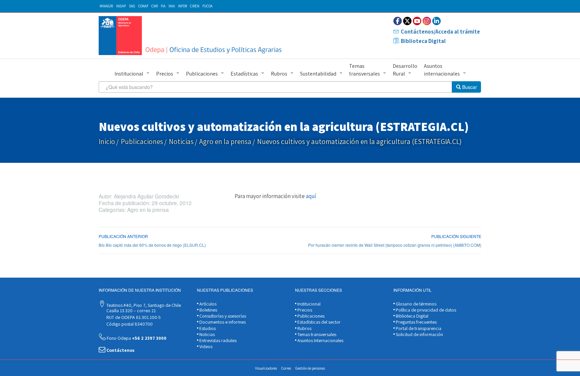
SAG (132, 6)
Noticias (181, 141)
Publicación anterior (123, 236)
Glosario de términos (415, 304)
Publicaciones (202, 73)
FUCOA (207, 6)
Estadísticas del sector (318, 322)
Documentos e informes (222, 322)
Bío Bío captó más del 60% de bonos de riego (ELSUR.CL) (152, 245)
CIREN (194, 6)
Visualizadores (266, 368)
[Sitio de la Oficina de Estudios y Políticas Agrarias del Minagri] (192, 35)
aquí (311, 196)
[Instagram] (427, 21)
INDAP (121, 6)
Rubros (279, 73)
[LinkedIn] (436, 21)
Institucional (128, 73)
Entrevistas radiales (217, 340)
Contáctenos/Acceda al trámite (440, 31)
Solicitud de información (419, 334)
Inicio (107, 141)
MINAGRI (106, 6)
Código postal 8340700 (129, 324)
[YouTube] (417, 21)
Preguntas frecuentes (416, 322)
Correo (286, 368)
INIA (171, 6)
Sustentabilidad (318, 73)
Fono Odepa (136, 338)
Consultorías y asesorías (222, 316)
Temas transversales (364, 69)
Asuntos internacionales (442, 69)
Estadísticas (244, 73)
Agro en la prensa (225, 141)
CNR (154, 6)
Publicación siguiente (456, 236)
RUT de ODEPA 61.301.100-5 (133, 317)
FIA (163, 6)
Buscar (469, 87)
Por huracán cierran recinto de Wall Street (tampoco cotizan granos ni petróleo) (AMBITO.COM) (394, 245)
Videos (205, 346)
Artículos (207, 304)
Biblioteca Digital (423, 41)
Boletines (207, 310)
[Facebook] (397, 21)
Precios (164, 73)
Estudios (207, 328)
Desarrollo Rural (405, 69)
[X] (407, 21)
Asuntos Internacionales (319, 340)
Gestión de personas (310, 368)
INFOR (182, 6)
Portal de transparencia (418, 328)
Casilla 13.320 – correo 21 (130, 311)
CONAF (143, 6)
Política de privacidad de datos (425, 310)
